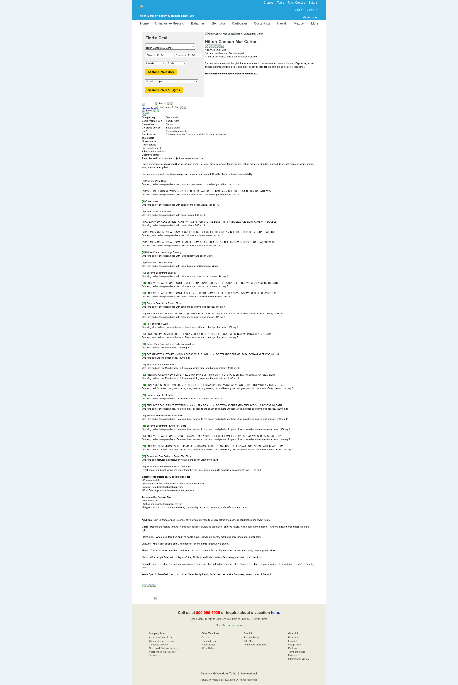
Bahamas (197, 23)
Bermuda (217, 23)
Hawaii (281, 23)
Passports (293, 655)
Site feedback (249, 673)
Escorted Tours (209, 641)
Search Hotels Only (161, 72)
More (313, 23)
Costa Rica (261, 23)
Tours (280, 2)
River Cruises (296, 2)
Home (144, 23)
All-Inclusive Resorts (169, 23)
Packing (292, 648)
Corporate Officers (158, 644)
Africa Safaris (208, 648)
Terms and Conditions (255, 644)
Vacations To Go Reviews (162, 651)
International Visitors (299, 658)
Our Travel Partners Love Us (164, 648)
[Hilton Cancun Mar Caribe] (249, 33)
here (275, 612)
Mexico (298, 23)
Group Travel (294, 644)
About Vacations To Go (161, 637)
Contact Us (155, 655)
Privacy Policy (251, 637)
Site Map (248, 641)
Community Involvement (161, 641)
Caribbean (238, 23)
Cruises (268, 2)
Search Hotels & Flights (164, 90)
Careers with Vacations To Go (219, 673)
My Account (310, 17)
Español (292, 641)
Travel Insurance (296, 651)
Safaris (313, 2)
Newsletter (293, 637)
